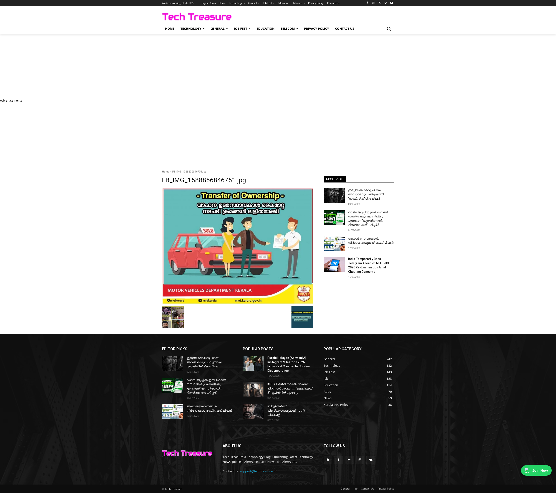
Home (165, 171)
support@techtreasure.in (258, 471)
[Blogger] (328, 460)
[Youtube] (391, 3)
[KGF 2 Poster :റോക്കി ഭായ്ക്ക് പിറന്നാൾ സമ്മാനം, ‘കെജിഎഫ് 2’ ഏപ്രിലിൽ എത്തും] (253, 389)
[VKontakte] (370, 460)
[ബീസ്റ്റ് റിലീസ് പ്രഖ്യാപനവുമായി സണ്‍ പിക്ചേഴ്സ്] (253, 411)
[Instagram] (373, 3)
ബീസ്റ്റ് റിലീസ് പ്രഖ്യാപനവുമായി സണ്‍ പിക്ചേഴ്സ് (286, 410)
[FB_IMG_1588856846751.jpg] (237, 246)
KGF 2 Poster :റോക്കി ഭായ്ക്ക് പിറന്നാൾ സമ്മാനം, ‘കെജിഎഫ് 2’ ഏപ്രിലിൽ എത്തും (289, 388)
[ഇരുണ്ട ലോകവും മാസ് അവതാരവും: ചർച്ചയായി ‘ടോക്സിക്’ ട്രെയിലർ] (334, 195)
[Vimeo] (385, 3)
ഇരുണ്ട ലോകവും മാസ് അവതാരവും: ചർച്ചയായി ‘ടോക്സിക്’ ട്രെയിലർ (366, 194)
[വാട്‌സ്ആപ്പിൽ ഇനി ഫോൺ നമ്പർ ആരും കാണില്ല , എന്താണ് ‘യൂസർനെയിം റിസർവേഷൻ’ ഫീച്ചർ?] (334, 217)
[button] (389, 28)
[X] (379, 3)
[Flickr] (349, 460)
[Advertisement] (130, 66)
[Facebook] (367, 3)
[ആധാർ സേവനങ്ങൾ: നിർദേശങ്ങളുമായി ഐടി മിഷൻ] (334, 244)
